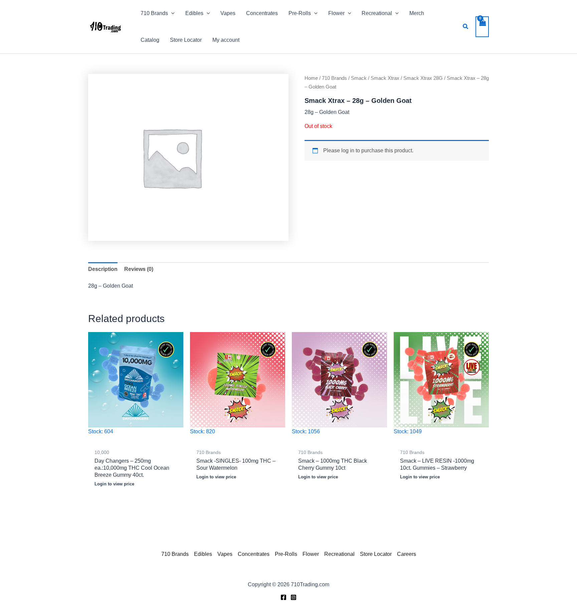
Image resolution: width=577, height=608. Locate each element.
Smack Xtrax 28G (423, 78)
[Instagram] (294, 597)
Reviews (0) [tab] (138, 269)
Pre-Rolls (286, 554)
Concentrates (253, 554)
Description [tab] (103, 269)
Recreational (339, 554)
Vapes (224, 554)
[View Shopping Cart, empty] (482, 26)
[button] (171, 13)
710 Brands (334, 78)
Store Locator (376, 554)
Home (311, 78)
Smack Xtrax (385, 78)
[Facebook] (283, 597)
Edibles (203, 554)
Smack (359, 78)
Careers (406, 554)
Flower (311, 554)
